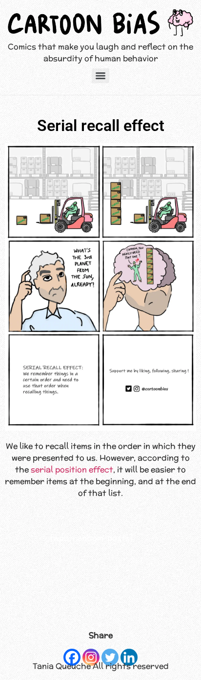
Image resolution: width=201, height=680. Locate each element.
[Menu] (100, 75)
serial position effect (72, 469)
